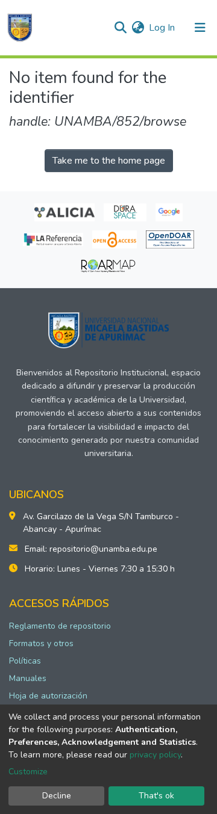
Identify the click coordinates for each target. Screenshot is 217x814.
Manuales (27, 678)
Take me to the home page (108, 160)
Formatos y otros (41, 643)
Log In (162, 27)
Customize (28, 771)
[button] (137, 27)
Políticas (25, 661)
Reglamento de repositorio (60, 626)
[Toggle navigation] (200, 28)
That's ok (156, 795)
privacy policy (155, 754)
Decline (56, 795)
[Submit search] (120, 27)
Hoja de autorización (48, 695)
